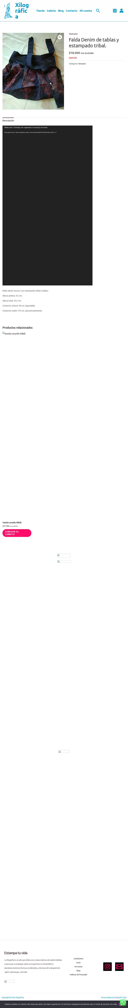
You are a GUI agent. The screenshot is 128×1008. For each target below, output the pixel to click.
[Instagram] (115, 11)
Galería (51, 10)
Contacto (71, 10)
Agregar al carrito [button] (12, 533)
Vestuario (73, 34)
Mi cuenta (86, 10)
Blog (61, 10)
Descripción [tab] (8, 120)
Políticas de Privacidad (78, 975)
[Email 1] (119, 966)
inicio (78, 963)
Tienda (40, 10)
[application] (47, 205)
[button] (98, 10)
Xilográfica (22, 11)
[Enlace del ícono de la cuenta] (121, 10)
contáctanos (78, 959)
